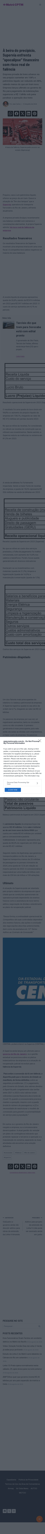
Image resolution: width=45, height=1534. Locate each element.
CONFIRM (12, 790)
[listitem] (22, 783)
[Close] (40, 741)
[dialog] (22, 767)
